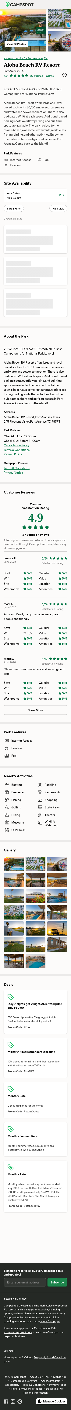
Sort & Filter (14, 208)
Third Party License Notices (26, 1388)
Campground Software (24, 1380)
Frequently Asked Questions (50, 1357)
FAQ (46, 1377)
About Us (35, 1377)
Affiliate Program (50, 1380)
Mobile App (59, 1377)
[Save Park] (64, 75)
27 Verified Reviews (42, 76)
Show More (35, 710)
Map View (58, 208)
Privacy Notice (13, 472)
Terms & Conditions (17, 450)
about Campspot (50, 1321)
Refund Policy (13, 454)
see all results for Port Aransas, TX (27, 58)
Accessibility (12, 1384)
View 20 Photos (16, 44)
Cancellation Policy (16, 445)
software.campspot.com (18, 1332)
